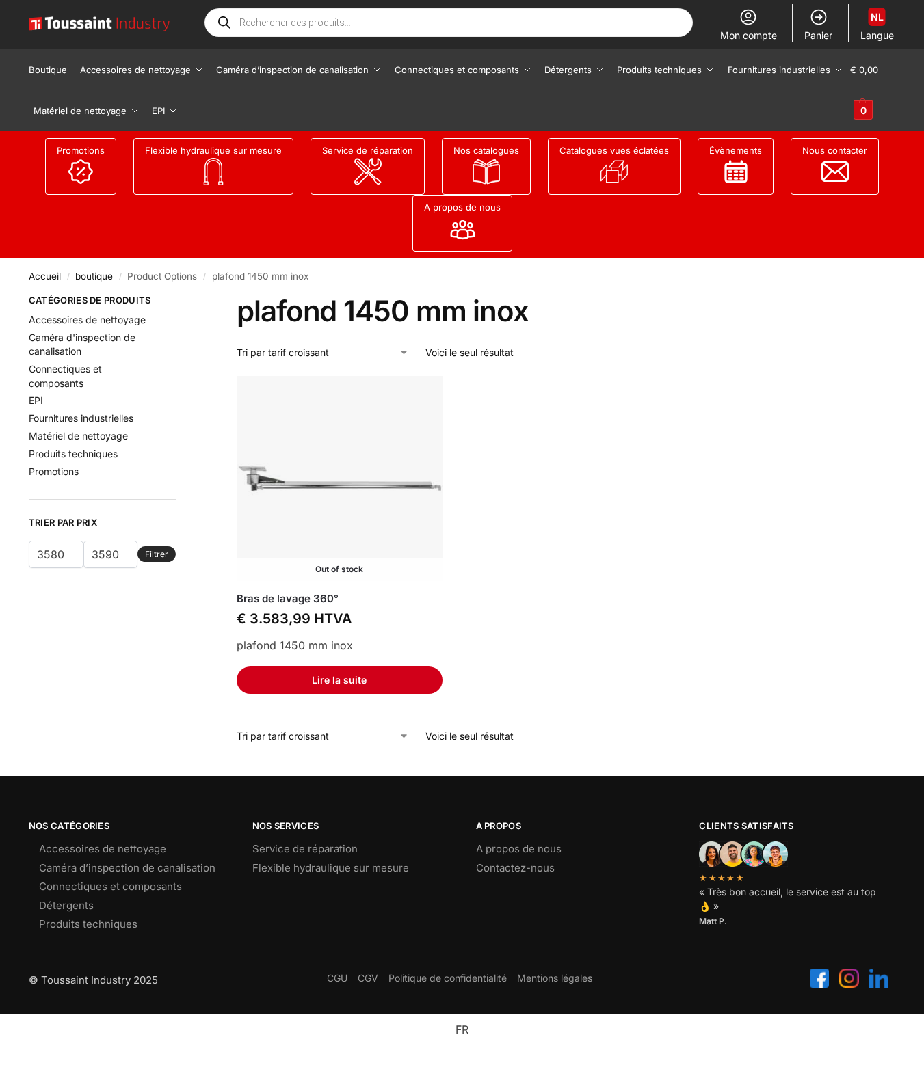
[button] (872, 90)
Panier (818, 35)
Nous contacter (834, 150)
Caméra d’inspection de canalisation (127, 867)
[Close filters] (180, 302)
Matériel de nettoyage (78, 436)
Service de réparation (367, 150)
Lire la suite (339, 680)
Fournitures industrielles (81, 418)
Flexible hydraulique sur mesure (213, 150)
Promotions (81, 150)
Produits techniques (73, 453)
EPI (36, 400)
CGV (368, 978)
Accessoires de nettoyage (87, 319)
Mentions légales (554, 978)
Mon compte (748, 35)
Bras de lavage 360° (288, 598)
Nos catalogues (486, 150)
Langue (877, 26)
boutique (94, 276)
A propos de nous (462, 207)
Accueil (45, 276)
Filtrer (156, 554)
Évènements (735, 150)
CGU (337, 978)
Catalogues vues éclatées (614, 150)
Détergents (66, 905)
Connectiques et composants (110, 886)
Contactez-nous (515, 867)
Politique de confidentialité (447, 978)
